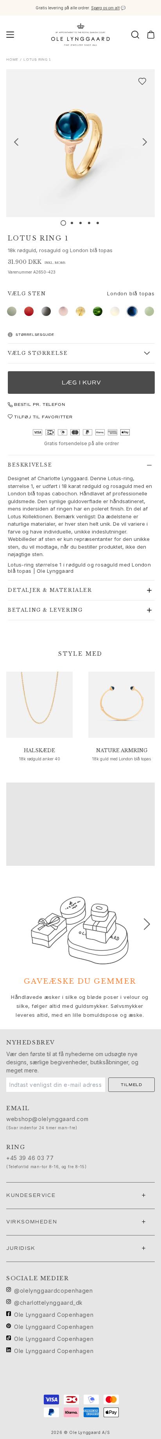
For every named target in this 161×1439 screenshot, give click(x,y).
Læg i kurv (81, 382)
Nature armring (121, 750)
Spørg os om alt (105, 7)
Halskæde (39, 750)
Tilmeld (131, 1084)
